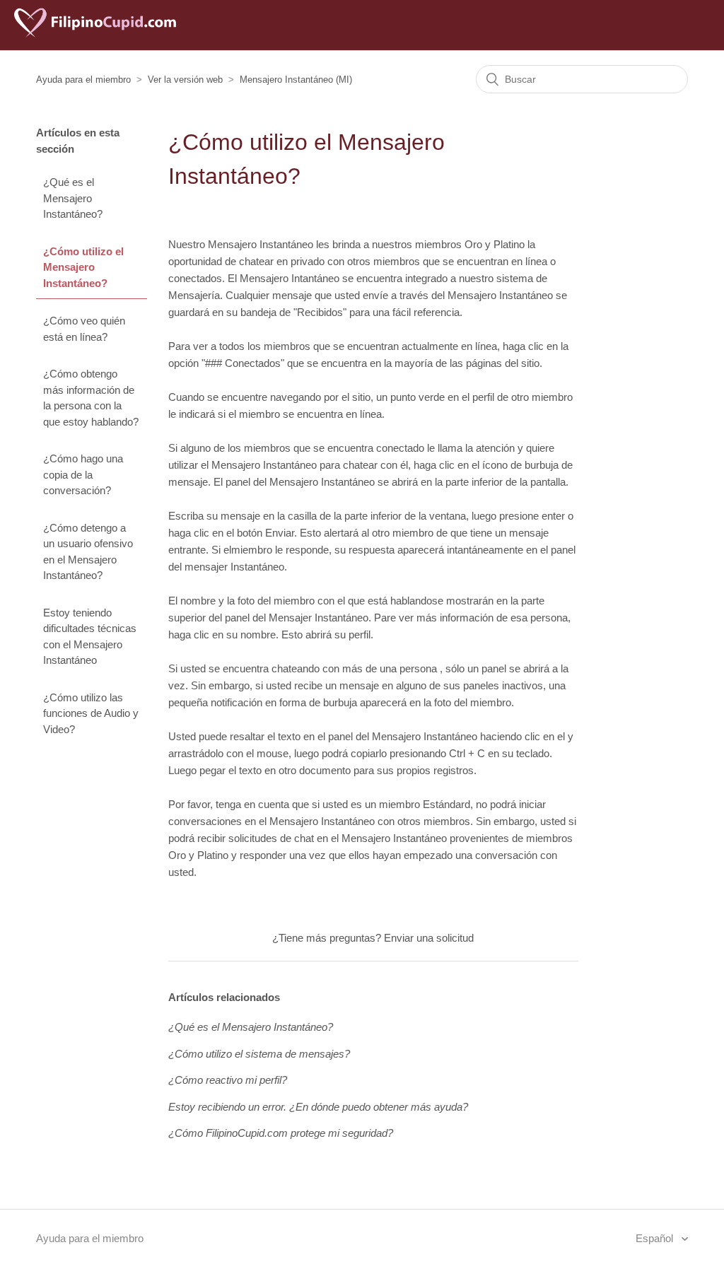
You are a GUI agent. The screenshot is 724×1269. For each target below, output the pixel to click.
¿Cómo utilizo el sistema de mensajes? (259, 1054)
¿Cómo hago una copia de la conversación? (83, 474)
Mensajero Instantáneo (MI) (296, 79)
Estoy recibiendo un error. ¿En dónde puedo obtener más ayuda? (318, 1107)
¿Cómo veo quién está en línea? (84, 329)
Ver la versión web (185, 79)
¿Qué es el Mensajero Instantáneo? (73, 198)
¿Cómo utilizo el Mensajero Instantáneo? (83, 267)
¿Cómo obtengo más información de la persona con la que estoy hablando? (91, 398)
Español (656, 1238)
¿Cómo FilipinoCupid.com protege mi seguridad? (280, 1133)
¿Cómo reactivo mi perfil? (227, 1080)
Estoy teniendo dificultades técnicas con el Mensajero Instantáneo (89, 637)
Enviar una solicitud (429, 938)
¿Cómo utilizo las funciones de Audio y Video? (91, 713)
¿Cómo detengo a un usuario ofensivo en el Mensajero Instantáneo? (88, 552)
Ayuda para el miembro (83, 79)
